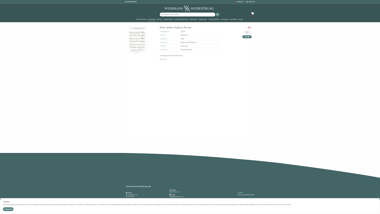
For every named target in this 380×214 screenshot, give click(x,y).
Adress (129, 192)
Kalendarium (132, 1)
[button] (217, 14)
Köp (246, 37)
